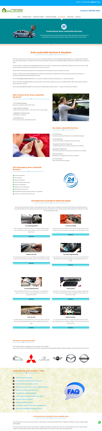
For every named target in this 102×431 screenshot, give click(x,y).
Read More (31, 236)
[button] (14, 358)
